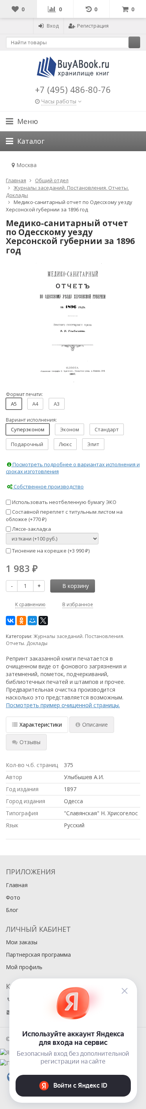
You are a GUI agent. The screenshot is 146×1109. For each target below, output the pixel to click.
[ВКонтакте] (10, 620)
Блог (12, 910)
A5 (14, 403)
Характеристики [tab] (40, 724)
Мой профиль (24, 967)
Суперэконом (27, 429)
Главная (17, 885)
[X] (43, 620)
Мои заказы (21, 942)
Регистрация (93, 25)
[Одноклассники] (21, 620)
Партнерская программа (38, 954)
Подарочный (27, 444)
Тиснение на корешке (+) (50, 550)
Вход (53, 25)
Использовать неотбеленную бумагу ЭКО (63, 502)
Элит (93, 444)
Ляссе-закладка (31, 528)
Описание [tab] (95, 724)
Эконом (69, 429)
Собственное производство (48, 486)
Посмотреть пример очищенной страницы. (63, 705)
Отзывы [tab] (29, 742)
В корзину (75, 585)
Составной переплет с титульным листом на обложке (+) (64, 515)
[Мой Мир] (32, 620)
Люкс (65, 444)
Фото (13, 897)
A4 (35, 403)
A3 (57, 403)
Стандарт (107, 429)
